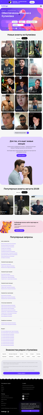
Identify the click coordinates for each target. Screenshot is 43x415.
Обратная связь (4, 399)
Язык (2, 401)
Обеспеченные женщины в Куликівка (8, 306)
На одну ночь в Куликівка (6, 248)
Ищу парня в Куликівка (5, 274)
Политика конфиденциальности (27, 389)
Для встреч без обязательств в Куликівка (9, 254)
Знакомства (3, 10)
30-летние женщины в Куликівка (7, 334)
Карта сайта (3, 405)
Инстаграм (26, 396)
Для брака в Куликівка (5, 257)
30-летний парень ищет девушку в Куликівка (10, 332)
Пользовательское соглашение (27, 385)
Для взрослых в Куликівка (6, 249)
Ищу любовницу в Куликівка (6, 314)
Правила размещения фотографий (28, 387)
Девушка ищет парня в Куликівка (7, 275)
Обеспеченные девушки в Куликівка (8, 305)
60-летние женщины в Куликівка (7, 339)
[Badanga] (4, 6)
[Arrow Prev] (38, 217)
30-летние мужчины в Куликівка (7, 340)
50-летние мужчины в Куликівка (7, 343)
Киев (2, 385)
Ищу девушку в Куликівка (6, 264)
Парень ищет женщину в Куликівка (8, 287)
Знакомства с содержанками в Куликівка (9, 311)
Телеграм (26, 398)
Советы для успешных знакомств (7, 397)
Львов (2, 390)
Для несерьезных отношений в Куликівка (9, 253)
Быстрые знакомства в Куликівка (7, 245)
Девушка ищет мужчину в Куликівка (8, 297)
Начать (32, 2)
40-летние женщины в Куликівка (7, 335)
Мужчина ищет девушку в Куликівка (8, 267)
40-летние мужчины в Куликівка (7, 342)
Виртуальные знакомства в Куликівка (8, 243)
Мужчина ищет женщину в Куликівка (8, 288)
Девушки (9, 22)
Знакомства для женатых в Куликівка (8, 322)
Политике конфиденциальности (27, 408)
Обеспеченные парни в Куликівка (7, 308)
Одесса (2, 387)
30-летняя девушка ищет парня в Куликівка (9, 331)
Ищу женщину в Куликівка (6, 285)
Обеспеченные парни (12, 10)
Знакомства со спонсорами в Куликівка (9, 313)
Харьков (2, 389)
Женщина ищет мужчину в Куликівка (8, 298)
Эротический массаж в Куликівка (7, 256)
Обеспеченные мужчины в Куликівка (8, 310)
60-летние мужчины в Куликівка (7, 345)
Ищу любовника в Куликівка (6, 316)
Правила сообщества (5, 395)
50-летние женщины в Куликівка (7, 337)
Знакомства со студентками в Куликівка (9, 279)
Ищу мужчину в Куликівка (6, 295)
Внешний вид (3, 403)
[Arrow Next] (41, 217)
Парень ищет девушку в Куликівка (8, 266)
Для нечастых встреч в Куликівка (7, 246)
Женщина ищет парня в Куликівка (8, 277)
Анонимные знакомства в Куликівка (8, 251)
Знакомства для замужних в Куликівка (8, 324)
